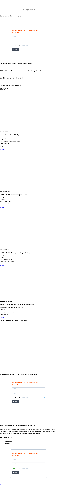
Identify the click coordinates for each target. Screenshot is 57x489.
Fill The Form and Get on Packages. (26, 31)
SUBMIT (15, 49)
